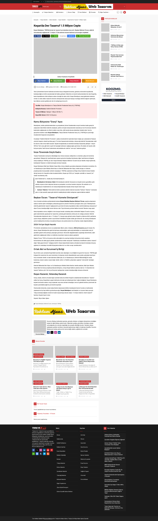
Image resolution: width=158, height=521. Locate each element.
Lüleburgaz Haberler (85, 381)
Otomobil (83, 475)
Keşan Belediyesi (39, 303)
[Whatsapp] (33, 453)
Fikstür (82, 439)
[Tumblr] (40, 453)
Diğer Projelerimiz (61, 483)
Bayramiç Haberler (38, 354)
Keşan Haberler (62, 19)
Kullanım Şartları (61, 447)
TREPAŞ (59, 303)
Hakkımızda (60, 439)
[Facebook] (33, 450)
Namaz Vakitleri (85, 455)
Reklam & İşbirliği (61, 455)
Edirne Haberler (53, 19)
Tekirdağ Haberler (61, 475)
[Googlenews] (37, 453)
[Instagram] (40, 450)
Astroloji (83, 435)
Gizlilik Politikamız (61, 443)
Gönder (56, 36)
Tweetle (47, 36)
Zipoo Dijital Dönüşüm (62, 487)
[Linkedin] (44, 450)
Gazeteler (83, 443)
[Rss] (48, 453)
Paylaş (38, 36)
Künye (58, 435)
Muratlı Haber (60, 356)
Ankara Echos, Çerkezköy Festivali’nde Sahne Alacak (59, 1)
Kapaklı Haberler (84, 356)
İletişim (59, 459)
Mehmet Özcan (47, 303)
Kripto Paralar (84, 451)
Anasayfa (36, 19)
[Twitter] (37, 450)
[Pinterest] (51, 450)
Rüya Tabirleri (84, 467)
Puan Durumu (84, 463)
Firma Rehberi (84, 479)
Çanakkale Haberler (62, 383)
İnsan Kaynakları (61, 451)
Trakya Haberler (44, 19)
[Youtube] (48, 450)
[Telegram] (44, 453)
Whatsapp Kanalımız (84, 36)
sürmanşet (54, 303)
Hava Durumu (84, 447)
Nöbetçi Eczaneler (85, 459)
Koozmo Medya (40, 87)
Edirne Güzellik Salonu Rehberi (64, 491)
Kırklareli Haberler (61, 479)
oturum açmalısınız (51, 409)
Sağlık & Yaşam (85, 471)
